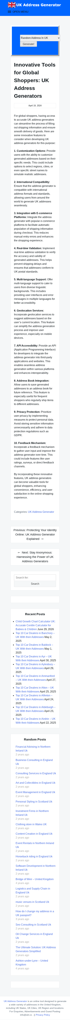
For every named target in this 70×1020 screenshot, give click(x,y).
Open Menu (20, 11)
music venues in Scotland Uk (32, 902)
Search (35, 583)
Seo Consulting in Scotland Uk (33, 924)
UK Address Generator (41, 511)
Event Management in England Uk (35, 792)
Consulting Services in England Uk (36, 773)
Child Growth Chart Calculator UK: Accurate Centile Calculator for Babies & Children (35, 625)
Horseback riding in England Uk (34, 856)
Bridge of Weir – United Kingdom (35, 879)
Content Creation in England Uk (34, 833)
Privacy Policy (43, 1015)
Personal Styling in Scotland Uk (34, 801)
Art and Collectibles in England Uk (35, 782)
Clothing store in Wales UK (31, 824)
